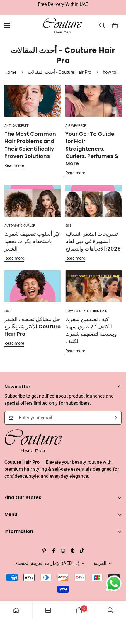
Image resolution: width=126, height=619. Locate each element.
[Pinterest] (44, 550)
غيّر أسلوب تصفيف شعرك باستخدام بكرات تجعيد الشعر (32, 241)
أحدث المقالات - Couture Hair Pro (59, 72)
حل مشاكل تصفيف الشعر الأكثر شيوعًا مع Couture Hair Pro (32, 326)
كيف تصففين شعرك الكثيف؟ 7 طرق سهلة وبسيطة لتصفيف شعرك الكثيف (91, 330)
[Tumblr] (72, 550)
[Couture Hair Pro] (63, 26)
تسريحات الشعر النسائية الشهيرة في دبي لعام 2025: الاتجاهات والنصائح (93, 241)
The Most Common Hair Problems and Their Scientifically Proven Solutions (30, 145)
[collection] (48, 610)
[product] (16, 610)
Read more (14, 165)
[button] (115, 25)
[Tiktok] (81, 550)
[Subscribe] (115, 418)
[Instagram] (63, 550)
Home (10, 72)
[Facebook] (53, 550)
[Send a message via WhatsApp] (114, 583)
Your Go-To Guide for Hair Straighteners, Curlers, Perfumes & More (91, 148)
